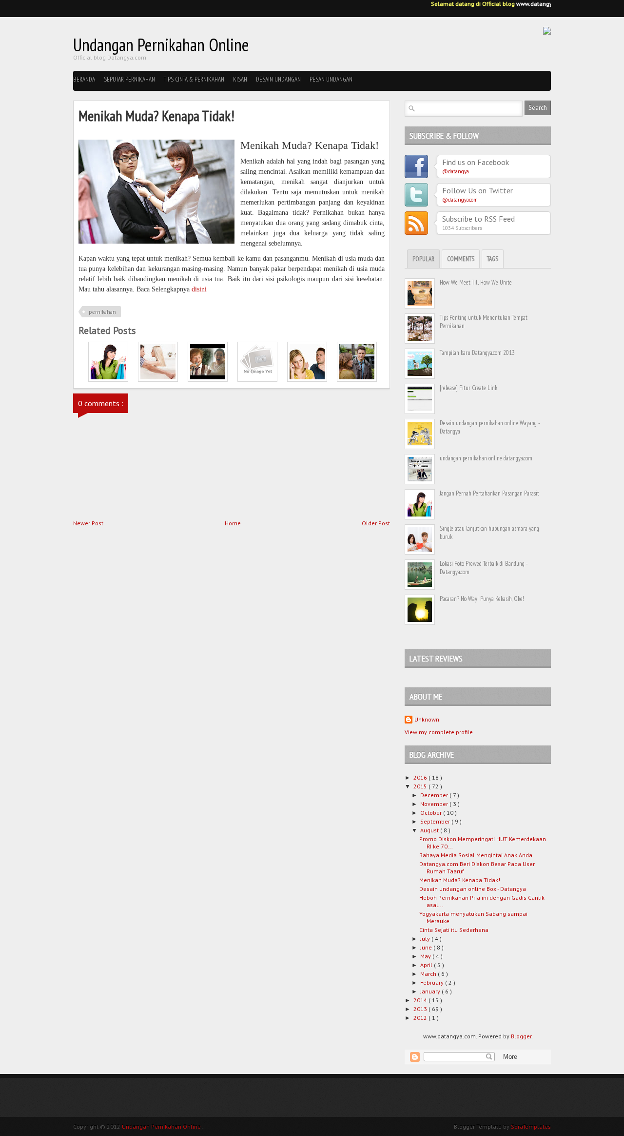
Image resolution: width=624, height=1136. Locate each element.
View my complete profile (439, 732)
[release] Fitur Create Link (468, 388)
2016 (421, 777)
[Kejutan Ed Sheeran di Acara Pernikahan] (208, 379)
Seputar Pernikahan (129, 79)
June (426, 947)
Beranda (84, 79)
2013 (421, 1008)
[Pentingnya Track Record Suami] (257, 379)
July (425, 938)
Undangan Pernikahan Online (161, 44)
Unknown (426, 719)
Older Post (376, 523)
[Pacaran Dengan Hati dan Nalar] (307, 379)
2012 (421, 1017)
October (431, 812)
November (434, 803)
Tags (492, 259)
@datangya (455, 171)
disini (199, 289)
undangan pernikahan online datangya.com (486, 458)
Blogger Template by (502, 1126)
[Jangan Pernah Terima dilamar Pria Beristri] (158, 379)
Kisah (240, 79)
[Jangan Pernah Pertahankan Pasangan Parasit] (108, 379)
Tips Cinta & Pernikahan (194, 79)
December (434, 795)
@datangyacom (460, 199)
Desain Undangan (278, 79)
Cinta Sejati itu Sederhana (453, 929)
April (427, 965)
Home (233, 523)
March (429, 973)
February (432, 982)
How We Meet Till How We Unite (476, 282)
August (430, 830)
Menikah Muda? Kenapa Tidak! (459, 880)
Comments (460, 259)
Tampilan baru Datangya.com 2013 (477, 353)
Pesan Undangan (331, 79)
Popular (423, 259)
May (426, 956)
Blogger (521, 1036)
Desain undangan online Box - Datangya (472, 888)
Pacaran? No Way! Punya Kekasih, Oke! (482, 599)
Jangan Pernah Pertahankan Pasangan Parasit (489, 493)
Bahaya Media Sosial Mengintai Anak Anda (475, 855)
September (435, 821)
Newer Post (88, 523)
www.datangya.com (537, 3)
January (431, 991)
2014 (421, 1000)
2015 (421, 786)
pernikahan (102, 312)
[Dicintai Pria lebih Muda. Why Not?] (357, 379)
